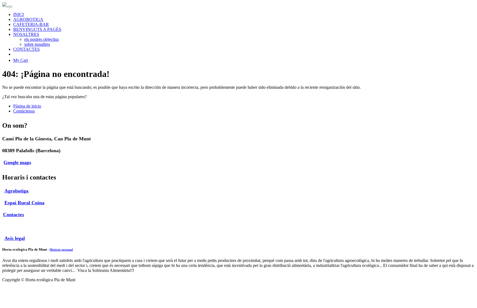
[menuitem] (18, 14)
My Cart (20, 60)
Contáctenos (24, 111)
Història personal (61, 249)
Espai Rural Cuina (24, 202)
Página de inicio (27, 106)
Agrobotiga (16, 191)
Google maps (17, 162)
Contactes (13, 214)
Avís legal (14, 238)
